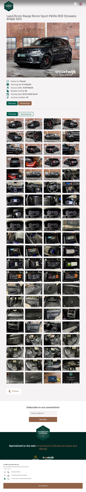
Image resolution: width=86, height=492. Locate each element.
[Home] (8, 11)
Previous (15, 391)
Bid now (12, 103)
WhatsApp (25, 103)
